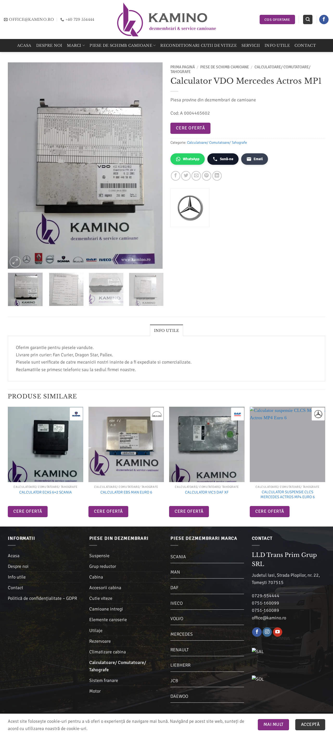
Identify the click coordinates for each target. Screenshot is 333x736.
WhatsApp (191, 159)
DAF (174, 587)
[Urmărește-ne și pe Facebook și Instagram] (267, 632)
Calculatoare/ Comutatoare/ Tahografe (217, 142)
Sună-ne (226, 159)
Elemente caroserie (108, 619)
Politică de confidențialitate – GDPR (42, 598)
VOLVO (176, 618)
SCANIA (178, 557)
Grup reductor (102, 566)
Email (258, 159)
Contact (305, 45)
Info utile (277, 45)
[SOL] (284, 682)
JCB (174, 681)
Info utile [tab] (166, 330)
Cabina (96, 577)
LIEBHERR (180, 665)
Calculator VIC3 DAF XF (207, 492)
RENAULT (179, 650)
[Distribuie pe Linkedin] (217, 175)
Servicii (250, 45)
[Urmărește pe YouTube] (277, 632)
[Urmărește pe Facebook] (324, 19)
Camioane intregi (106, 609)
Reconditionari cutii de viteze (198, 45)
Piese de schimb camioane (120, 45)
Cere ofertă (190, 128)
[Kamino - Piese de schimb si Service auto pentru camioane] (166, 19)
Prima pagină (182, 67)
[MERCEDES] (318, 414)
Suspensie (99, 555)
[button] (307, 19)
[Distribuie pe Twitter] (185, 175)
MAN (175, 572)
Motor (95, 691)
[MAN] (157, 414)
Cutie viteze (100, 598)
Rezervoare (100, 641)
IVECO (176, 603)
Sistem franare (103, 680)
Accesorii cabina (105, 587)
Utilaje (96, 630)
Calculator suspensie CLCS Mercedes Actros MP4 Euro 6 (287, 495)
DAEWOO (179, 696)
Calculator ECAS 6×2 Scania (45, 492)
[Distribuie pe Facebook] (175, 175)
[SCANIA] (76, 414)
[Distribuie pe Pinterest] (206, 175)
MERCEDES (181, 634)
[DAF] (237, 414)
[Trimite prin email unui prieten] (196, 175)
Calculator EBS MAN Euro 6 (126, 492)
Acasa (24, 45)
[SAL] (284, 654)
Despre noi (49, 45)
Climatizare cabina (107, 652)
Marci (74, 45)
